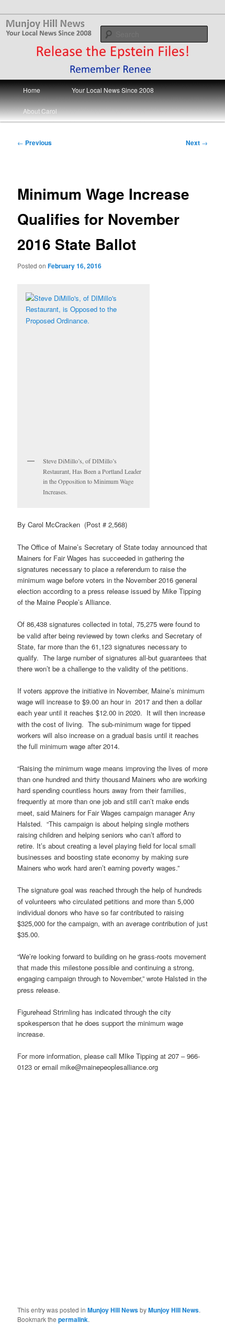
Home (31, 89)
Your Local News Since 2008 (113, 89)
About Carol (40, 110)
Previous (34, 142)
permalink (73, 1319)
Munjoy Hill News (112, 1310)
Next (197, 142)
